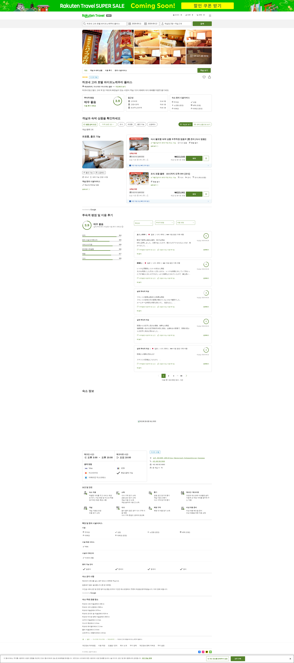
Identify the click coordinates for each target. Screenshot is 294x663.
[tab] (185, 124)
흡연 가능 (140, 124)
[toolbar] (143, 23)
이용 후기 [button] (108, 70)
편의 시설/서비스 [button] (121, 70)
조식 (121, 124)
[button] (93, 15)
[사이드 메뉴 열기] (210, 15)
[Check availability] (206, 158)
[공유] (209, 77)
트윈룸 (130, 124)
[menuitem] (178, 15)
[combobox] (104, 23)
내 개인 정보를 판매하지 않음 (218, 659)
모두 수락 (238, 659)
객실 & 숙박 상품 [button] (96, 70)
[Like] (204, 77)
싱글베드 (152, 124)
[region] (147, 659)
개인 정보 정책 (147, 658)
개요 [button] (85, 70)
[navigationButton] (158, 376)
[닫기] (290, 658)
